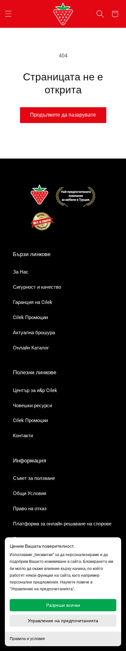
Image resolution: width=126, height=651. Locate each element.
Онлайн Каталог (31, 348)
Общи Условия (29, 493)
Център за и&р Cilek (35, 390)
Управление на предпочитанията (63, 620)
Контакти (23, 436)
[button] (8, 13)
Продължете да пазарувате (63, 115)
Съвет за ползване (34, 478)
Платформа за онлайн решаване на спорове (62, 524)
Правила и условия (27, 638)
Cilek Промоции (30, 317)
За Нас (20, 272)
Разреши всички (63, 605)
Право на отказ (30, 509)
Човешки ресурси (32, 405)
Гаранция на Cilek (32, 302)
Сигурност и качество (37, 287)
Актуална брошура (34, 333)
